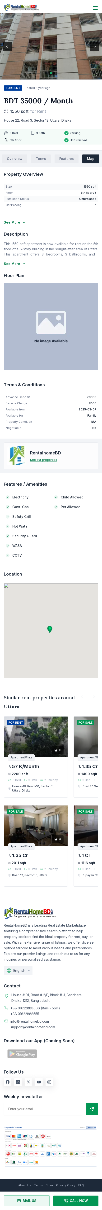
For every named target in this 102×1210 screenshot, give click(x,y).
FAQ (81, 1185)
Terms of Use (43, 1185)
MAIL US (30, 1201)
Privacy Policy (65, 1185)
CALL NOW (79, 1201)
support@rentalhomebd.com (32, 1027)
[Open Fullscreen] (97, 74)
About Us (24, 1185)
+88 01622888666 (25, 1008)
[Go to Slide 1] (51, 73)
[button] (51, 46)
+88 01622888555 (24, 1014)
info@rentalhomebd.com (29, 1021)
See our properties (43, 460)
